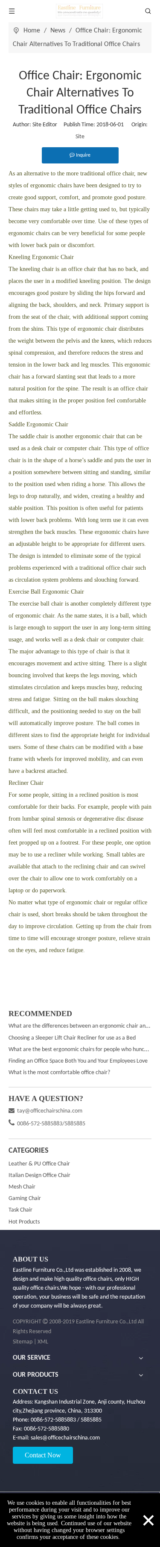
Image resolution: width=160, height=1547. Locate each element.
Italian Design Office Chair (39, 1175)
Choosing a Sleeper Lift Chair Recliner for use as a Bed (72, 1038)
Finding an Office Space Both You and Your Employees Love (78, 1061)
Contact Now (43, 1455)
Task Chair (20, 1210)
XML (43, 1342)
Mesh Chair (22, 1187)
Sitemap (22, 1342)
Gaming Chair (25, 1198)
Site (80, 137)
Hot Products (24, 1222)
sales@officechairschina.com (64, 1438)
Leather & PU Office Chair (39, 1164)
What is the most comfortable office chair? (59, 1072)
